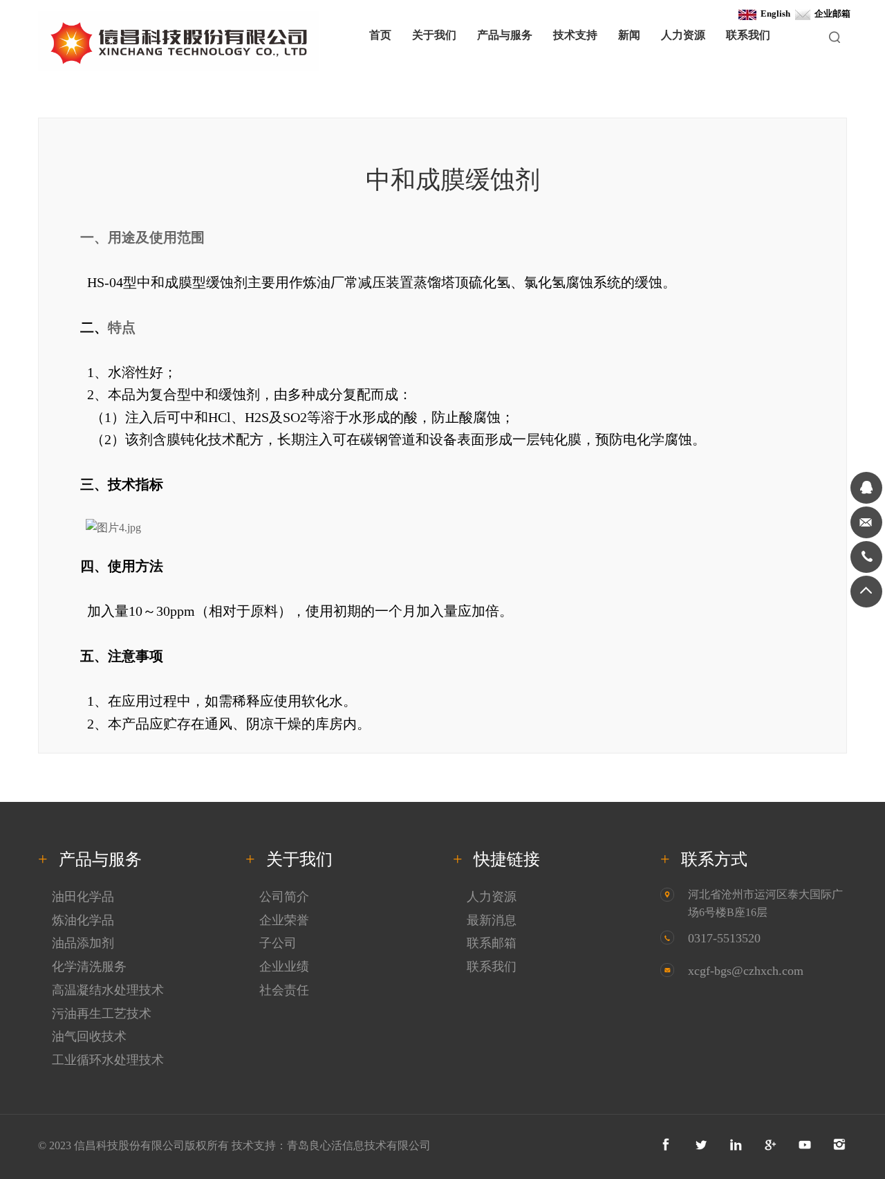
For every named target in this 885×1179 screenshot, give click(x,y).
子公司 (278, 943)
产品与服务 (504, 35)
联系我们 (748, 35)
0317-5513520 (724, 938)
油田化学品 (83, 897)
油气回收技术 (89, 1036)
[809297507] (866, 488)
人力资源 (683, 35)
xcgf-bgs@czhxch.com (745, 971)
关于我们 (434, 35)
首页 (380, 35)
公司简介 (284, 897)
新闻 (629, 35)
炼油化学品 (83, 920)
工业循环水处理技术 (108, 1060)
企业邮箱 (830, 13)
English (773, 13)
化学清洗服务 (89, 967)
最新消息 (491, 920)
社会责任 (284, 990)
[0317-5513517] (866, 557)
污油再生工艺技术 (101, 1014)
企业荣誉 (284, 920)
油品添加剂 (83, 943)
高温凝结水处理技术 (108, 990)
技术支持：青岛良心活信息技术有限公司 (331, 1145)
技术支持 (575, 35)
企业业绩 (284, 967)
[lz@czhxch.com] (866, 522)
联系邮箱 (491, 943)
